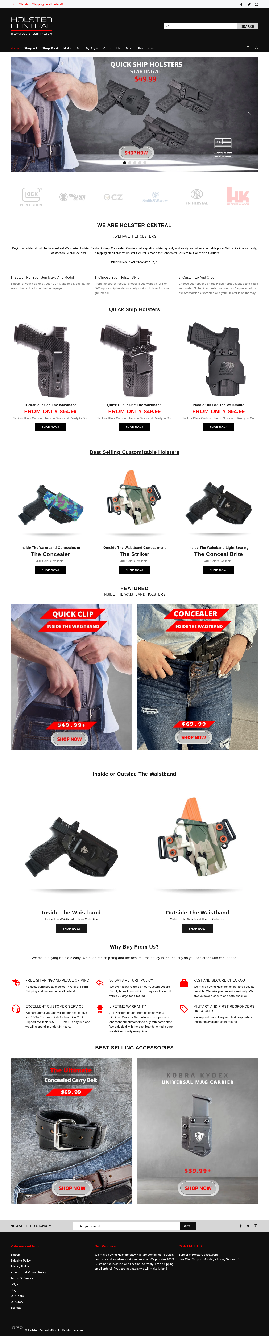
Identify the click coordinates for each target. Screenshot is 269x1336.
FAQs (14, 1284)
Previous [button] (14, 198)
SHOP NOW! (50, 427)
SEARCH (247, 26)
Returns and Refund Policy (28, 1272)
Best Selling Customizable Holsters (134, 452)
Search (15, 1254)
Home (15, 48)
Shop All (30, 48)
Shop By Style (87, 48)
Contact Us (112, 48)
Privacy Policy (20, 1266)
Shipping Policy (21, 1260)
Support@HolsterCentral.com (198, 1254)
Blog (129, 48)
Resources (146, 48)
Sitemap (16, 1307)
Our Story (17, 1301)
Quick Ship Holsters (134, 309)
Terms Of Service (22, 1278)
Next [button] (254, 198)
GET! (188, 1226)
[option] (31, 197)
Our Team (17, 1296)
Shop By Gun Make (57, 48)
